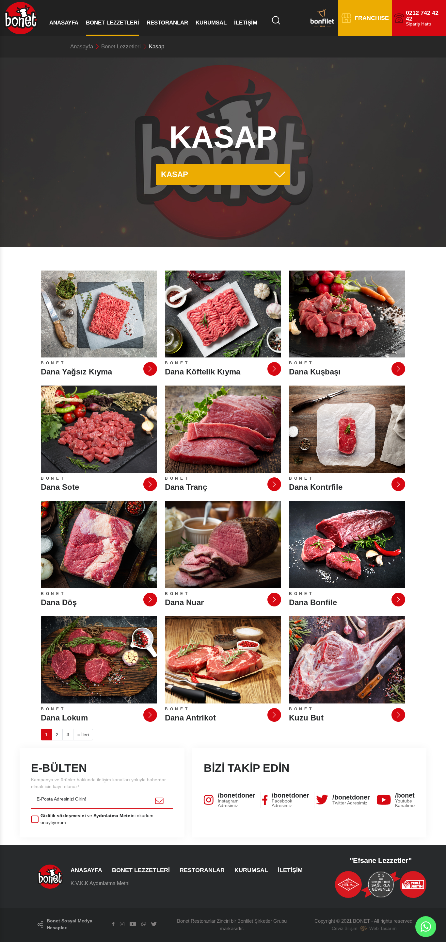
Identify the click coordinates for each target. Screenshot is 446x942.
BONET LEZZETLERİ (112, 23)
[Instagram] (122, 924)
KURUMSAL (211, 23)
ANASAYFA (63, 23)
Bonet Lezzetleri (121, 46)
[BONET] (18, 18)
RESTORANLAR (167, 23)
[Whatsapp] (143, 924)
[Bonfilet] (313, 18)
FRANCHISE (372, 18)
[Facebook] (113, 924)
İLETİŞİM (245, 23)
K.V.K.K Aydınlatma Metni (100, 883)
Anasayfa (81, 46)
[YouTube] (133, 924)
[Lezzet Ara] (277, 20)
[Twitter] (154, 924)
